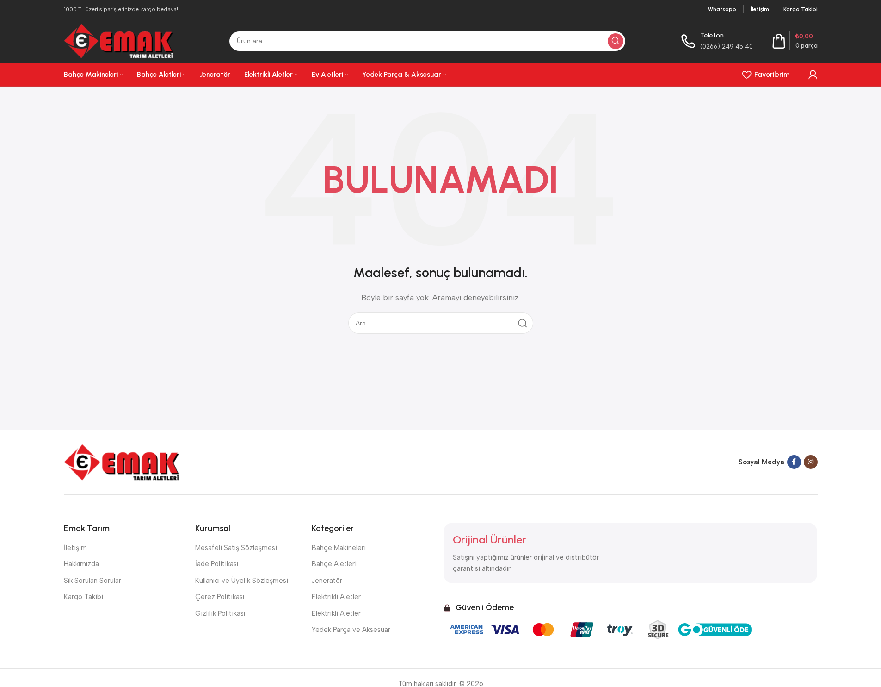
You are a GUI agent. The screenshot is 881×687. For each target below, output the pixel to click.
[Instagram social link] (811, 462)
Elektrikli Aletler (336, 597)
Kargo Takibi (83, 597)
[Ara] (615, 41)
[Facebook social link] (794, 462)
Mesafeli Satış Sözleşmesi (236, 547)
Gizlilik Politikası (220, 613)
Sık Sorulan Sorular (92, 580)
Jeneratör (327, 580)
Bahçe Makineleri (339, 547)
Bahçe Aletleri (334, 564)
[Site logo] (119, 40)
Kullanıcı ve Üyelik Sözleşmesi (241, 580)
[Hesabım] (813, 74)
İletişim (75, 547)
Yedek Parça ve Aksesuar (351, 629)
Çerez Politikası (219, 597)
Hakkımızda (81, 564)
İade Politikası (216, 564)
